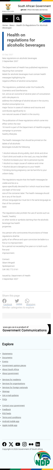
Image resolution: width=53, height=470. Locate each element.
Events (5, 361)
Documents (7, 357)
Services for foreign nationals (15, 387)
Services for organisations (13, 383)
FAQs (4, 399)
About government (10, 373)
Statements (7, 353)
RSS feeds (6, 413)
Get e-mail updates (10, 395)
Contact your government (13, 405)
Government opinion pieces (14, 365)
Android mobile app (10, 421)
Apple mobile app (9, 425)
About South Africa (10, 369)
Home (4, 25)
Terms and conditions (11, 417)
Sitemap (5, 391)
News (11, 25)
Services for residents (11, 379)
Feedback (6, 409)
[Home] (8, 8)
